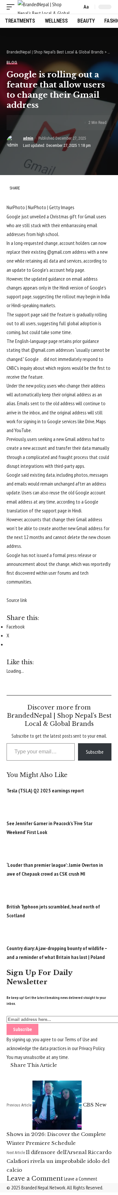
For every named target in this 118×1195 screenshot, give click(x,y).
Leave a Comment (80, 1178)
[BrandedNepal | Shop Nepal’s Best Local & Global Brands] (44, 7)
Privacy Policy (91, 1048)
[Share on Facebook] (21, 122)
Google (32, 359)
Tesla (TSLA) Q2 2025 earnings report (45, 790)
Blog (12, 62)
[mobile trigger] (12, 7)
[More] (62, 122)
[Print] (52, 122)
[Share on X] (31, 122)
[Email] (42, 122)
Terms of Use (77, 1039)
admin (28, 138)
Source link (17, 600)
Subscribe (95, 751)
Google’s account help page (58, 270)
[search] (75, 7)
